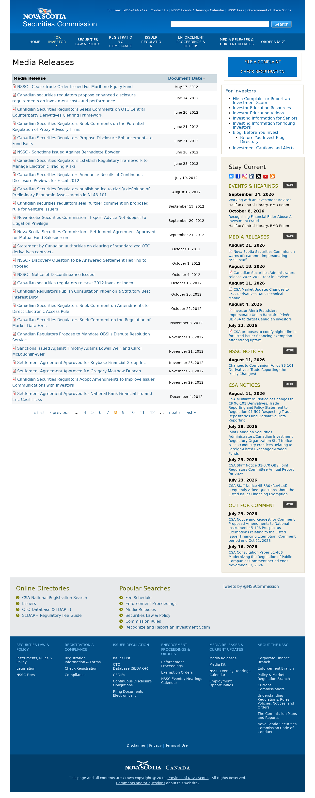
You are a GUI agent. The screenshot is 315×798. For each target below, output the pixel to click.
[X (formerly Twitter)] (258, 176)
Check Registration (262, 71)
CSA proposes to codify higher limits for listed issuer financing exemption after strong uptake (262, 336)
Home (35, 42)
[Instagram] (244, 176)
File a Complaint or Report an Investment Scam (261, 100)
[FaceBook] (238, 176)
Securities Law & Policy (87, 42)
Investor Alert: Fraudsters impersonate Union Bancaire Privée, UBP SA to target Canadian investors (260, 315)
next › (174, 412)
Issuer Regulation (151, 41)
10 (132, 412)
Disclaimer (136, 745)
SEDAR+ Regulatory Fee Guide (52, 615)
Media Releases (141, 609)
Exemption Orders (177, 672)
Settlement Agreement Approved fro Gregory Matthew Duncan (79, 371)
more (289, 185)
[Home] (58, 15)
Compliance (75, 675)
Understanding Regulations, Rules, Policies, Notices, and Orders (276, 701)
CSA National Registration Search (54, 597)
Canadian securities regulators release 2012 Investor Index (75, 283)
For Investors (57, 41)
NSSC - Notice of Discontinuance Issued (55, 274)
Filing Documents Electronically (128, 693)
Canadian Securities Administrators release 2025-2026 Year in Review (262, 275)
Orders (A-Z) (273, 42)
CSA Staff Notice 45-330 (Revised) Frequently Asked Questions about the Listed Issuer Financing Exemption (261, 490)
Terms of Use (176, 745)
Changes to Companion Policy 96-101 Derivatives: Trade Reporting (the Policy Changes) (261, 369)
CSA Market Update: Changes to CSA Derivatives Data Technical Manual (259, 293)
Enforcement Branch (276, 668)
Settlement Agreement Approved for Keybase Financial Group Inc (81, 362)
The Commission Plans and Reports (277, 716)
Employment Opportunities (221, 683)
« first (39, 412)
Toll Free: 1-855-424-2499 (127, 10)
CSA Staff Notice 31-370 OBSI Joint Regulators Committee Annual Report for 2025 (261, 469)
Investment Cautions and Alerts (263, 148)
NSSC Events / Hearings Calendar (197, 10)
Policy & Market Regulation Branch (274, 677)
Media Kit (217, 664)
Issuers (29, 603)
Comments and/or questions (140, 783)
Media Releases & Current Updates (237, 42)
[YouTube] (265, 176)
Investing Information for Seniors (265, 118)
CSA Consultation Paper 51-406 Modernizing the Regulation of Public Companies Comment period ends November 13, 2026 (260, 558)
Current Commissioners (271, 687)
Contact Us (159, 10)
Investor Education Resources (262, 107)
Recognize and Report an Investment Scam (168, 627)
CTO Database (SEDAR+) (46, 609)
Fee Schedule (139, 597)
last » (191, 412)
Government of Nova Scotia (269, 10)
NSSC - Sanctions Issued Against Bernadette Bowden (69, 152)
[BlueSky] (231, 176)
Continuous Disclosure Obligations (132, 683)
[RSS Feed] (272, 176)
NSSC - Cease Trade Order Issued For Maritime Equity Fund (75, 86)
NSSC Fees (235, 10)
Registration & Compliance (120, 41)
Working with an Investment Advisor (260, 200)
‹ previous (59, 412)
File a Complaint (262, 62)
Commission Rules (143, 621)
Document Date (185, 78)
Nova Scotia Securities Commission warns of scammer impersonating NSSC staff (262, 256)
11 (142, 412)
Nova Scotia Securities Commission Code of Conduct (277, 728)
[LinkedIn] (251, 176)
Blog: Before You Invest (255, 132)
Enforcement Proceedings (151, 603)
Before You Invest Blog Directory (262, 139)
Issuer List (121, 658)
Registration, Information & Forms (83, 660)
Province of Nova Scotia (188, 778)
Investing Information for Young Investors (264, 125)
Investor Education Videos (258, 113)
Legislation (25, 668)
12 (152, 412)
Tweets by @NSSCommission (251, 586)
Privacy (155, 745)
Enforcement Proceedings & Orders (190, 41)
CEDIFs (119, 675)
